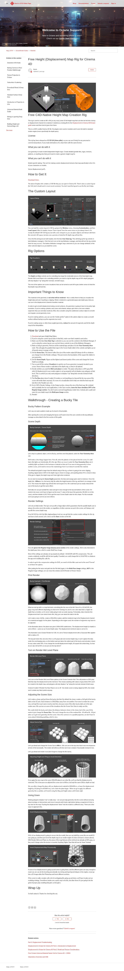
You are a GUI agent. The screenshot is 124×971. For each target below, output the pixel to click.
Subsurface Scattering (14, 82)
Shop (74, 3)
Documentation (84, 3)
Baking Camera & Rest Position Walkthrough (14, 69)
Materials (33, 50)
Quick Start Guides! (68, 38)
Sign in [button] (113, 3)
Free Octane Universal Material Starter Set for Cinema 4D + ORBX (49, 953)
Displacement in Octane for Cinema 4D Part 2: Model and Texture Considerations (53, 949)
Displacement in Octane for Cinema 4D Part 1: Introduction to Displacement (52, 946)
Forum (93, 3)
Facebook (29, 907)
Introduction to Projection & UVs (15, 103)
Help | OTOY (9, 50)
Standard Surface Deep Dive (14, 96)
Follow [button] (92, 69)
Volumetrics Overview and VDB (38, 957)
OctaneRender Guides (22, 50)
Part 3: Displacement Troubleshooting (40, 942)
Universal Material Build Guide (14, 110)
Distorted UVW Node (13, 63)
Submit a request (103, 3)
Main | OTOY (24, 967)
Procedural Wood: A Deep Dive (15, 89)
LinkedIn (35, 907)
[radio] (57, 918)
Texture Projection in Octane (13, 76)
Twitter (32, 907)
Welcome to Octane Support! (62, 30)
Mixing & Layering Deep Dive (14, 118)
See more (9, 130)
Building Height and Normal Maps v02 (13, 125)
